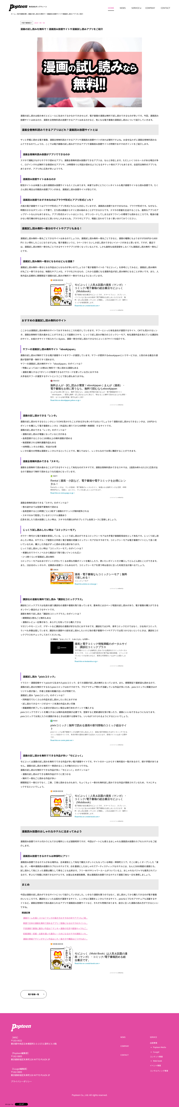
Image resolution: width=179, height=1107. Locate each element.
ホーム (13, 14)
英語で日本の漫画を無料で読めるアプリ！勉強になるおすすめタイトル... (55, 923)
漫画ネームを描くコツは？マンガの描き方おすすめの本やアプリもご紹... (55, 917)
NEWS (123, 7)
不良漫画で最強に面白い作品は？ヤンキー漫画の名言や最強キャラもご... (55, 928)
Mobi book (157, 1060)
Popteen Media (159, 1047)
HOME (111, 7)
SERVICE (135, 7)
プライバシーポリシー (21, 1081)
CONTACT (165, 7)
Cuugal (156, 1052)
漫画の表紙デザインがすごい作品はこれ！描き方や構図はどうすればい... (55, 938)
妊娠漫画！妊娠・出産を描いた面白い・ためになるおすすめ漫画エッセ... (55, 933)
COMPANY (150, 7)
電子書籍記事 (22, 14)
